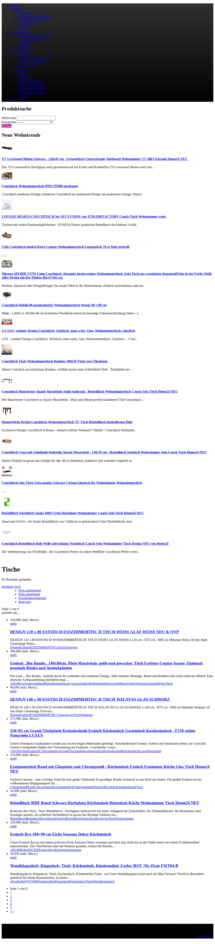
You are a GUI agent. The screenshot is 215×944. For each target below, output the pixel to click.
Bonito (57, 683)
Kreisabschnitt (113, 751)
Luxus (143, 751)
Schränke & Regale (31, 20)
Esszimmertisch (63, 787)
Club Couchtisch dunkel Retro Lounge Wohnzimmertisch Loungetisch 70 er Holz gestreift (66, 247)
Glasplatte (86, 787)
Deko (22, 73)
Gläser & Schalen (30, 81)
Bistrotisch (33, 818)
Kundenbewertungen (32, 598)
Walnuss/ (87, 715)
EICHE (34, 850)
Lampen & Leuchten (32, 92)
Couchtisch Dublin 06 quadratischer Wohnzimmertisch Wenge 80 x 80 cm (54, 305)
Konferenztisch (93, 751)
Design (15, 647)
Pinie (162, 683)
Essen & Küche (20, 31)
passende (153, 683)
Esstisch (25, 647)
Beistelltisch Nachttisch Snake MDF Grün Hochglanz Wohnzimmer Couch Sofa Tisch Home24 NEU (73, 513)
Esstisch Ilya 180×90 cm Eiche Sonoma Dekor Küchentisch (60, 834)
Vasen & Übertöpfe (31, 84)
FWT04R (31, 881)
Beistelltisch (18, 818)
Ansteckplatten (34, 683)
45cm (13, 881)
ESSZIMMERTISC (43, 647)
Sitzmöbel (25, 24)
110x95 (15, 751)
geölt (103, 683)
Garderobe (25, 13)
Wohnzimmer (125, 818)
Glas (60, 647)
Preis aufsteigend (29, 590)
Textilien (24, 77)
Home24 (98, 787)
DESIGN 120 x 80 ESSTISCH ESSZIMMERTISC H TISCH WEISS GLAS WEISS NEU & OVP (94, 632)
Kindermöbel (46, 881)
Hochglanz (47, 818)
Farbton (95, 683)
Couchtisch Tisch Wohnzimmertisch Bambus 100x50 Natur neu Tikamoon (55, 361)
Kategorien (9, 122)
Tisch (66, 647)
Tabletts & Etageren (31, 88)
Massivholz (126, 683)
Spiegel (23, 96)
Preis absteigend (29, 594)
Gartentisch (53, 751)
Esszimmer (45, 787)
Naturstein (154, 751)
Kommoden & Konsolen (34, 16)
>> (12, 911)
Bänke (48, 683)
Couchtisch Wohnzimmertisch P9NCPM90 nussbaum (40, 186)
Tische (22, 28)
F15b (42, 751)
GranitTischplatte (72, 751)
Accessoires (18, 69)
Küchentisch (130, 751)
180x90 (15, 850)
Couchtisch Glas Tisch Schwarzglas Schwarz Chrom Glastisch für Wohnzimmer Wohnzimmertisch (72, 483)
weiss (73, 647)
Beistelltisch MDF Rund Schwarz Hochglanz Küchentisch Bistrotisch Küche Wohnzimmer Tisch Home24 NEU (104, 803)
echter (24, 751)
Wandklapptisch (103, 881)
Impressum (204, 936)
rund (133, 787)
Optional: (140, 683)
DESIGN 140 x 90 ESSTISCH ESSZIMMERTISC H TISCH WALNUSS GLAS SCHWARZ (90, 699)
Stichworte (9, 118)
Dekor (24, 850)
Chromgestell (19, 787)
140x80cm (17, 683)
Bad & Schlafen (20, 50)
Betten (22, 54)
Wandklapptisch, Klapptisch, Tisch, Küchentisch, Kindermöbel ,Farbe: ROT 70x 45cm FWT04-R (94, 865)
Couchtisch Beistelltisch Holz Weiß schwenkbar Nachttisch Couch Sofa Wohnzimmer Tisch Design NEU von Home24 (85, 543)
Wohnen (15, 9)
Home (14, 5)
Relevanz (24, 602)
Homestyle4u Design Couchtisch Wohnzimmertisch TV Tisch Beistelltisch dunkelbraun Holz (67, 422)
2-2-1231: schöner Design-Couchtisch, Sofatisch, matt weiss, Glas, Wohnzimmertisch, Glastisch (68, 330)
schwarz (68, 715)
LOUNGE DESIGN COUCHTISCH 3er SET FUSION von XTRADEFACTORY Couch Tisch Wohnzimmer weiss (84, 216)
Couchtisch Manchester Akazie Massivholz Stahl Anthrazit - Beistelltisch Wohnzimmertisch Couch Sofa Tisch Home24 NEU (90, 391)
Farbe (21, 881)
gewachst (113, 683)
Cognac (74, 683)
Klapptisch (62, 881)
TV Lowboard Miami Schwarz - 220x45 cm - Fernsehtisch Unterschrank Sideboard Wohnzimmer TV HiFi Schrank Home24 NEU (94, 159)
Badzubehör (26, 66)
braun (65, 683)
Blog (13, 100)
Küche (108, 787)
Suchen (7, 126)
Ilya (51, 850)
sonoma (76, 850)
